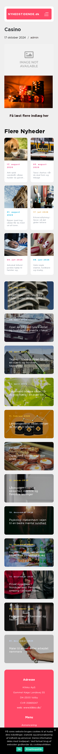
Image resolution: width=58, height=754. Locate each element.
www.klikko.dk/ (32, 707)
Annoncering (29, 725)
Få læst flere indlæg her (29, 116)
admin (34, 37)
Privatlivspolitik (34, 749)
